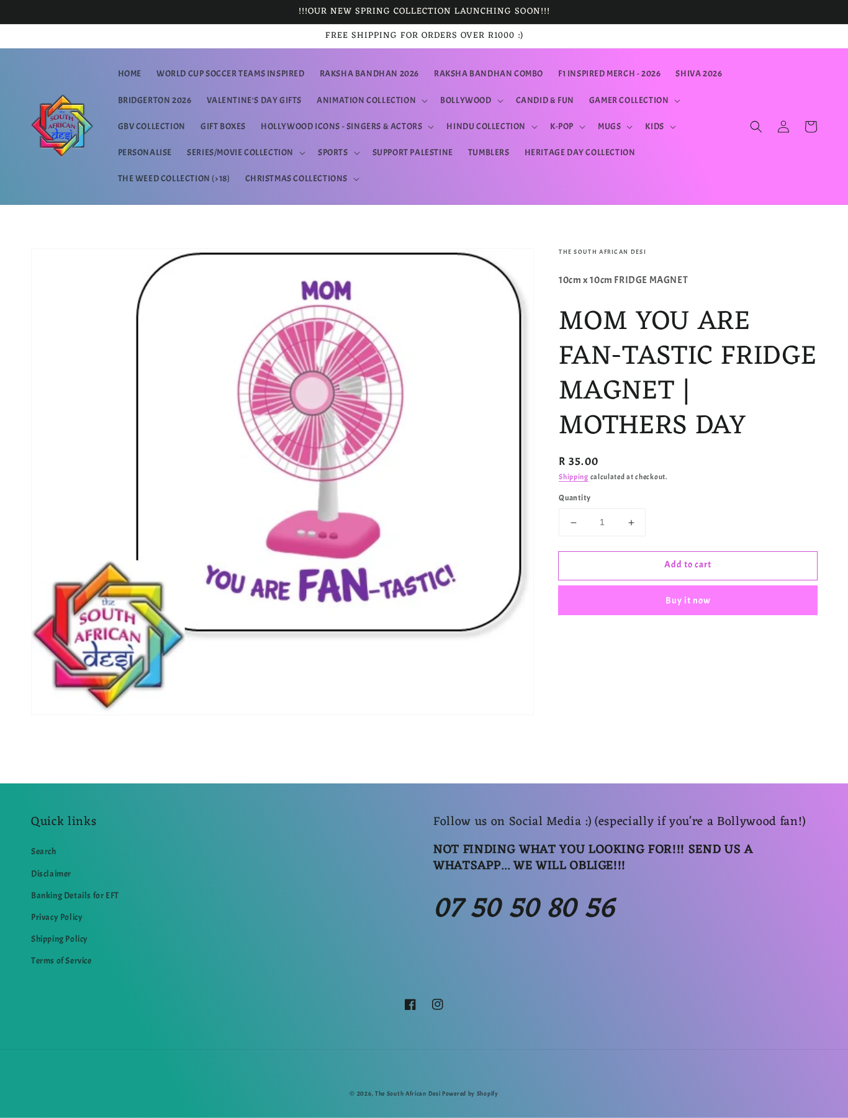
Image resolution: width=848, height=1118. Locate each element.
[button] (371, 101)
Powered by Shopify (470, 1093)
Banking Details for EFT (75, 895)
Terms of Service (61, 960)
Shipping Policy (59, 939)
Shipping (574, 477)
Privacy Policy (57, 917)
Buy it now (688, 600)
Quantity (574, 498)
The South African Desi (407, 1093)
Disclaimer (51, 873)
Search (43, 851)
